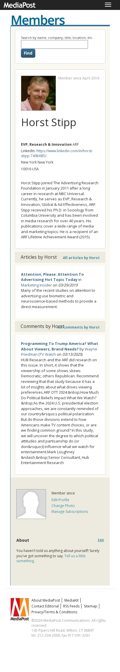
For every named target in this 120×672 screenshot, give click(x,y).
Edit (101, 540)
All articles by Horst (81, 258)
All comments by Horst (79, 327)
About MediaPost (45, 600)
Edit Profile (60, 499)
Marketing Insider (36, 285)
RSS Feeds (71, 606)
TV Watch (48, 354)
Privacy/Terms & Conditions (54, 612)
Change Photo (63, 505)
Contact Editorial (45, 606)
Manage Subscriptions (70, 511)
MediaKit (71, 600)
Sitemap (90, 606)
